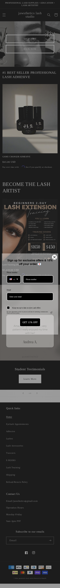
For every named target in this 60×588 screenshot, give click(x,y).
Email (9, 290)
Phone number (12, 272)
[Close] (54, 257)
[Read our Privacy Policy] (51, 312)
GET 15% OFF (30, 322)
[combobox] (14, 279)
